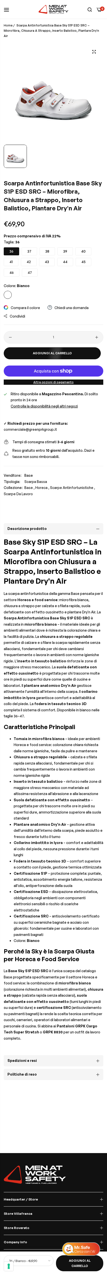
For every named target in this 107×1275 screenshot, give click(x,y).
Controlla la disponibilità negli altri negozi (44, 406)
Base (28, 475)
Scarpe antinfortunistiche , (72, 487)
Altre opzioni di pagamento (53, 382)
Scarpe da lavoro (18, 494)
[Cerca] (90, 9)
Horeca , (42, 487)
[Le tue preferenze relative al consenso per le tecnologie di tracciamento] (8, 1266)
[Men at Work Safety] (53, 9)
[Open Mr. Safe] (81, 1249)
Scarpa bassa (35, 481)
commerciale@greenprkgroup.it (30, 429)
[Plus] (96, 337)
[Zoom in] (94, 51)
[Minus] (10, 337)
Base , (29, 487)
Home (8, 25)
